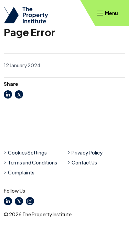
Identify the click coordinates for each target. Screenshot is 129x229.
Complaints (21, 172)
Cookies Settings (27, 152)
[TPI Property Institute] (26, 15)
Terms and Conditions (32, 162)
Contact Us (84, 162)
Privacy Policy (87, 152)
